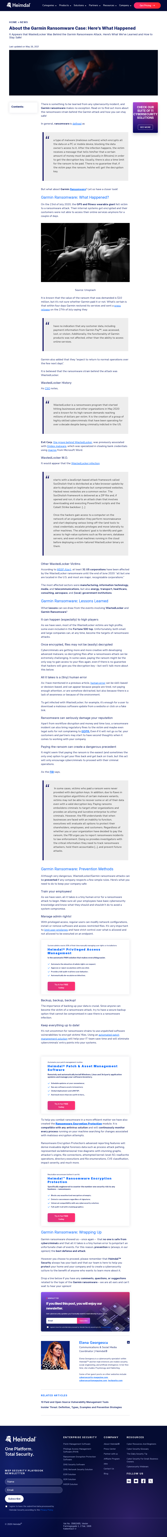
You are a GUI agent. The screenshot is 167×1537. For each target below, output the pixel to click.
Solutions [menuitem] (79, 5)
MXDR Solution (70, 1484)
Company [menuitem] (124, 5)
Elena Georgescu (93, 1342)
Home (13, 22)
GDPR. (85, 731)
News (24, 22)
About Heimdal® (112, 1444)
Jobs (106, 1463)
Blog (106, 1473)
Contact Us (109, 1468)
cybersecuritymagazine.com (93, 1380)
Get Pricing (145, 5)
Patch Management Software (76, 1444)
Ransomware (78, 189)
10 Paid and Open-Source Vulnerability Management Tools (75, 1402)
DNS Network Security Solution (78, 1469)
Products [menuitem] (64, 5)
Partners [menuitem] (93, 5)
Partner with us (111, 1453)
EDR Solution (69, 1474)
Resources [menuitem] (108, 5)
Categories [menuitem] (48, 5)
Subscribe (14, 1498)
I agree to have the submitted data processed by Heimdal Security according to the (80, 1327)
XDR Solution (69, 1479)
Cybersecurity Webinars (137, 1466)
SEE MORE (145, 127)
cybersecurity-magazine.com (93, 1377)
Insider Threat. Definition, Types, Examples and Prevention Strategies (81, 1407)
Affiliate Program (112, 1458)
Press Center (110, 1448)
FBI (52, 772)
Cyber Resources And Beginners (141, 1444)
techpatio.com (115, 1380)
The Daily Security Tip (137, 1453)
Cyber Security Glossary (138, 1448)
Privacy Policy (106, 1327)
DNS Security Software (74, 1464)
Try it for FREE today (61, 986)
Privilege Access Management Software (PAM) (77, 1450)
